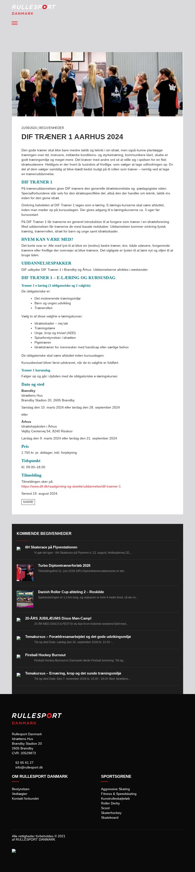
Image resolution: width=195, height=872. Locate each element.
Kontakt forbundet (25, 798)
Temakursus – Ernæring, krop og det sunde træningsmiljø (73, 673)
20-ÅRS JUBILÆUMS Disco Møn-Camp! (58, 618)
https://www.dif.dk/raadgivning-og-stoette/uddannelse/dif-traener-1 (71, 486)
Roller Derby (110, 803)
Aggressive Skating (115, 789)
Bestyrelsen (20, 789)
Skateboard (109, 817)
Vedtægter (19, 794)
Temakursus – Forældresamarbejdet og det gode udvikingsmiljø (78, 637)
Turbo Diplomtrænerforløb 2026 (64, 565)
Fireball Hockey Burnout (45, 655)
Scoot (105, 808)
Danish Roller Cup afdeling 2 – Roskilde (71, 592)
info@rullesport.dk (29, 767)
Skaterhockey (111, 813)
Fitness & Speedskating (118, 794)
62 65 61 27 (24, 762)
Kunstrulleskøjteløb (115, 798)
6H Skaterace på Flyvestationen (51, 547)
